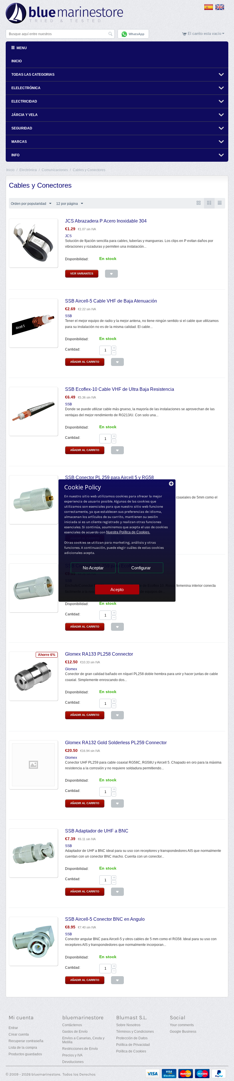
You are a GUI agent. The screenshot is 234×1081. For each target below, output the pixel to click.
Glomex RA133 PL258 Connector (99, 654)
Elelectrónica (26, 88)
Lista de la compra (23, 1048)
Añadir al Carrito (84, 361)
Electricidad (24, 101)
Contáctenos (72, 1025)
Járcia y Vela (24, 115)
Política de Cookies (131, 1051)
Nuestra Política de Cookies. (128, 532)
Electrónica (28, 170)
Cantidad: (72, 349)
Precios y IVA (72, 1055)
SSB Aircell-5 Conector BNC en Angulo (105, 919)
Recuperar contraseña (26, 1041)
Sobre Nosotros (128, 1025)
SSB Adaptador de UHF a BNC (96, 830)
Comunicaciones (55, 170)
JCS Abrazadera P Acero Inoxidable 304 (106, 221)
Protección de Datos (132, 1038)
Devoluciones (73, 1062)
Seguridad (21, 128)
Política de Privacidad (133, 1045)
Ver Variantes (81, 273)
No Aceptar (93, 567)
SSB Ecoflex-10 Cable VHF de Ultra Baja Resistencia (119, 389)
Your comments (182, 1025)
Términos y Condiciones (135, 1032)
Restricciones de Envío (80, 1049)
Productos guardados (25, 1054)
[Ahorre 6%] (33, 676)
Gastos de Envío (75, 1032)
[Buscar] (110, 34)
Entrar (13, 1028)
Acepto (117, 589)
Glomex (71, 669)
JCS (68, 236)
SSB (68, 316)
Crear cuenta (19, 1034)
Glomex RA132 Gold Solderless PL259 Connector (116, 742)
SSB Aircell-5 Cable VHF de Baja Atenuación (111, 301)
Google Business (183, 1032)
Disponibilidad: (76, 259)
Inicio (16, 61)
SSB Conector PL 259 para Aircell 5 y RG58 (109, 477)
